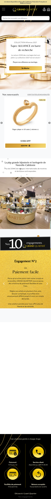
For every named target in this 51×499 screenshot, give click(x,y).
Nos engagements (25, 497)
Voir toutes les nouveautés (38, 94)
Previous (1, 123)
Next (49, 123)
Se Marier (25, 68)
